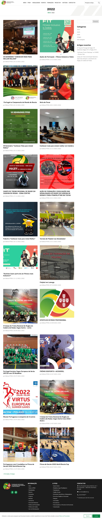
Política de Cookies (33, 507)
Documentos (56, 502)
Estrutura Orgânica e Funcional (60, 496)
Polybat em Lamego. (47, 282)
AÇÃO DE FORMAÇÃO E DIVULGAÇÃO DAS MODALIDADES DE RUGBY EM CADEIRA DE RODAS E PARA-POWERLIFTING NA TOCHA (55, 193)
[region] (51, 515)
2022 (22, 61)
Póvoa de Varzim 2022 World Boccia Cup (54, 464)
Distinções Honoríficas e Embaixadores (62, 494)
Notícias (65, 2)
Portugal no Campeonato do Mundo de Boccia (20, 102)
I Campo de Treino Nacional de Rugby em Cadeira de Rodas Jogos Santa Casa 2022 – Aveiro (56, 419)
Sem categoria (81, 39)
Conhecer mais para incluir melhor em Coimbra (57, 146)
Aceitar (96, 516)
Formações (50, 2)
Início (24, 2)
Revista (43, 2)
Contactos (72, 2)
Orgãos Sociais (56, 492)
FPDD (29, 2)
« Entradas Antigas (9, 474)
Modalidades (36, 2)
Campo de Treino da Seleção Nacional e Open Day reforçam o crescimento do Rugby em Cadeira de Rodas (87, 58)
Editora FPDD (9, 61)
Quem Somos (56, 486)
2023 (78, 29)
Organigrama (56, 490)
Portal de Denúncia (33, 502)
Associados (56, 500)
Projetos (57, 2)
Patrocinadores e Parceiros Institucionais (63, 505)
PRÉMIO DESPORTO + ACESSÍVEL (52, 371)
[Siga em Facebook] (12, 492)
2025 (78, 32)
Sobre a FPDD (32, 488)
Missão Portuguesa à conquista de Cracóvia (19, 417)
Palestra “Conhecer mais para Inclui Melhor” (19, 239)
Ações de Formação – (57, 57)
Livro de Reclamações (34, 509)
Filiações (55, 498)
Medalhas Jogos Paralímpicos (60, 488)
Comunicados (56, 507)
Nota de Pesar (45, 102)
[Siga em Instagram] (15, 492)
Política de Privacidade (64, 516)
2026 (78, 34)
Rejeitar (88, 516)
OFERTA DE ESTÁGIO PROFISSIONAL (53, 320)
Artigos (79, 37)
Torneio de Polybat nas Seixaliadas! (52, 239)
